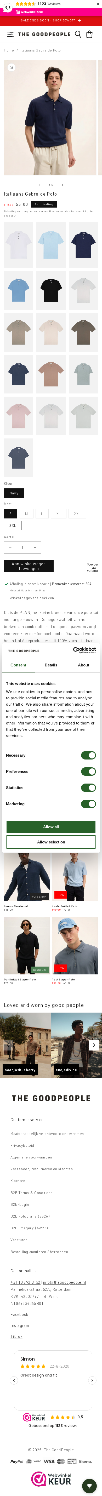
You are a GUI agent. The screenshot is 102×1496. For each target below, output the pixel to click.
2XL (80, 514)
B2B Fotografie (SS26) (30, 1216)
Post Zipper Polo (63, 979)
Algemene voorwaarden (31, 1157)
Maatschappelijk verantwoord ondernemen (47, 1133)
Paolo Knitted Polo (64, 905)
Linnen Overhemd (16, 905)
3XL (12, 525)
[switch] (88, 771)
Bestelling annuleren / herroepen (39, 1251)
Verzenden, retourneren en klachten (41, 1169)
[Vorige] (8, 1045)
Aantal (9, 537)
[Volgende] (94, 1045)
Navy (14, 493)
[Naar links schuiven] (39, 185)
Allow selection (51, 842)
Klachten (17, 1180)
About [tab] (83, 665)
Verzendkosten (49, 211)
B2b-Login (19, 1204)
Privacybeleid (22, 1145)
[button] (10, 34)
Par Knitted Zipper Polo (20, 979)
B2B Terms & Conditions (31, 1192)
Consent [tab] (18, 665)
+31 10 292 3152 (25, 1282)
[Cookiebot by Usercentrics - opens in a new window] (73, 650)
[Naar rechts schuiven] (62, 185)
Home (9, 50)
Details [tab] (51, 665)
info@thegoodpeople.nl (64, 1282)
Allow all (51, 827)
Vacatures (18, 1239)
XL (61, 514)
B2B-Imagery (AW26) (29, 1228)
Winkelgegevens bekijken (32, 598)
